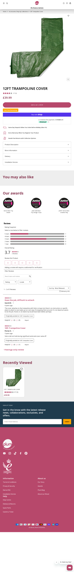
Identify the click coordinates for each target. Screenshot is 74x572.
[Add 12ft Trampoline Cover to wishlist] (21, 369)
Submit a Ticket (8, 512)
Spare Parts (7, 508)
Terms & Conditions (9, 482)
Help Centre (7, 500)
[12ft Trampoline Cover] (14, 378)
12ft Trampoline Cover (12, 389)
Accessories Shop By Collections (18, 11)
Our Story (41, 482)
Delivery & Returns (9, 504)
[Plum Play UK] (37, 3)
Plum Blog (41, 490)
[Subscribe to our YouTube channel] (4, 453)
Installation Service (9, 494)
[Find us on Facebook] (20, 453)
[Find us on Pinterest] (26, 453)
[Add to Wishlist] (68, 16)
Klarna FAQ (6, 490)
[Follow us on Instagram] (9, 453)
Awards (40, 486)
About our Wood (43, 494)
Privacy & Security (9, 486)
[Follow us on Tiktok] (15, 453)
